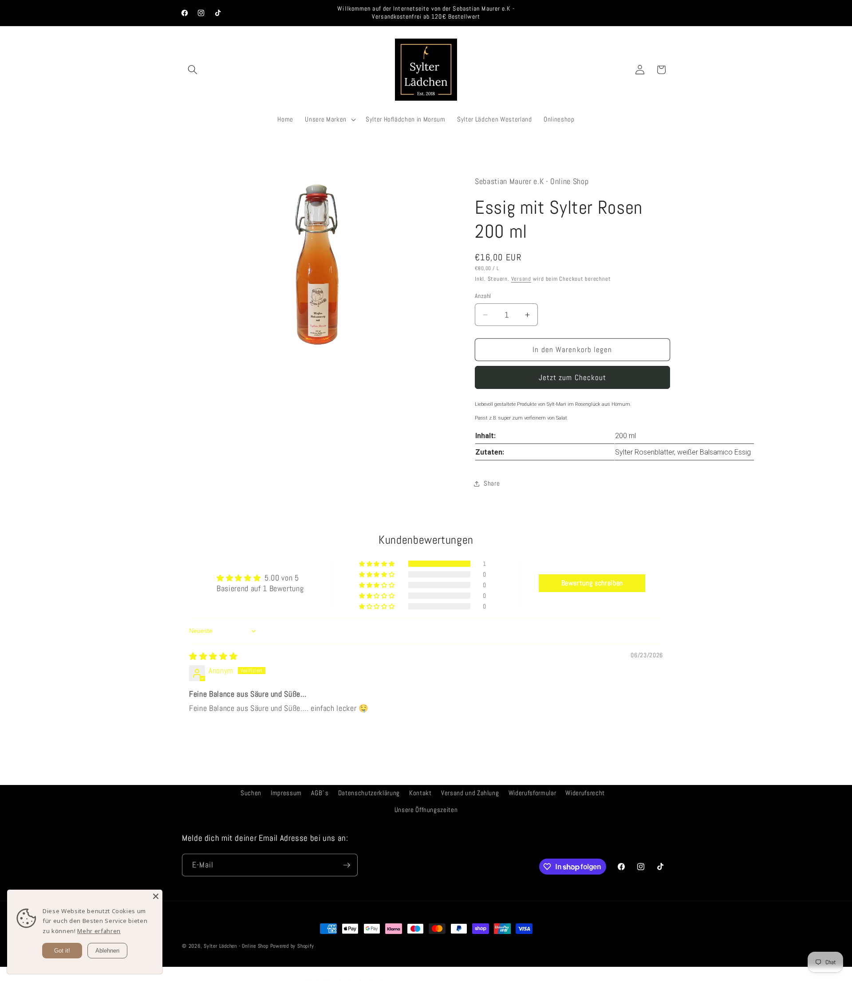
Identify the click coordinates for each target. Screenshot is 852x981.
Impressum (286, 793)
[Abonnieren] (346, 865)
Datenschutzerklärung (369, 793)
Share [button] (492, 483)
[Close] (155, 896)
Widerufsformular (532, 793)
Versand (521, 279)
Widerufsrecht (585, 793)
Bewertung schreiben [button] (592, 583)
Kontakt (420, 793)
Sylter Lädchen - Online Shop (236, 946)
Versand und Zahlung (470, 793)
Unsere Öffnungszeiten (426, 809)
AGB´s (319, 793)
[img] (213, 656)
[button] (192, 69)
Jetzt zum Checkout (573, 377)
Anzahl (483, 296)
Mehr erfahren (99, 931)
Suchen (251, 793)
